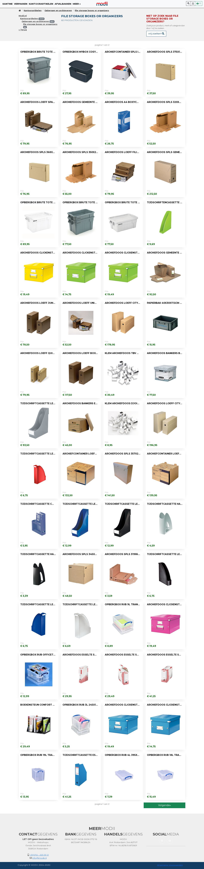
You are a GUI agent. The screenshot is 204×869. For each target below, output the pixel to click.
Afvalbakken (63, 4)
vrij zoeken (155, 33)
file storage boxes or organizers (92, 10)
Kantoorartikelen (41, 4)
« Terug (23, 30)
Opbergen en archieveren (58, 10)
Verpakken (20, 4)
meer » (77, 4)
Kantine (8, 4)
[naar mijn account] (193, 3)
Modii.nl (23, 16)
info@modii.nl (39, 858)
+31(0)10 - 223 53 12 (39, 854)
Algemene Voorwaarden (170, 865)
